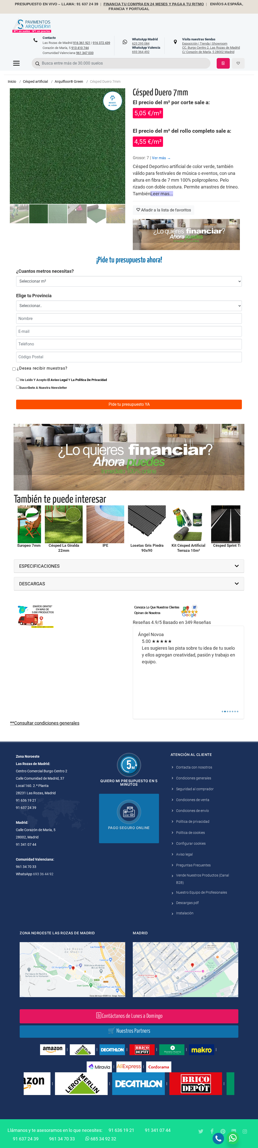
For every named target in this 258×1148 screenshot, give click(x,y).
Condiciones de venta (192, 800)
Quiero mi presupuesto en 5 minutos (128, 782)
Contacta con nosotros (194, 767)
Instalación (185, 913)
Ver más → (161, 158)
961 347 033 (84, 53)
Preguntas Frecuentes (193, 865)
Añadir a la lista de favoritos (165, 210)
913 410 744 (80, 48)
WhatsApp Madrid (145, 41)
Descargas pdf (187, 903)
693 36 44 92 (43, 874)
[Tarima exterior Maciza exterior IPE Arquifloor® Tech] (88, 524)
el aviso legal (57, 380)
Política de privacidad (192, 821)
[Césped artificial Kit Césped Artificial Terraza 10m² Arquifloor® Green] (171, 524)
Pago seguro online (129, 828)
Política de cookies (190, 833)
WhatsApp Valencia (146, 50)
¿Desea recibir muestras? (42, 368)
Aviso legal (184, 854)
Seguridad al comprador (195, 789)
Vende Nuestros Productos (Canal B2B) (202, 879)
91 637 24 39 (26, 1138)
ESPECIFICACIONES (39, 566)
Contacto (49, 38)
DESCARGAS (32, 583)
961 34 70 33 (62, 1138)
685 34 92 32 (102, 1138)
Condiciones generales (193, 778)
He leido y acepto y (63, 380)
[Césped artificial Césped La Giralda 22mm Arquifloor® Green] (46, 524)
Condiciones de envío (192, 811)
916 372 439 (101, 43)
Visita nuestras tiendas (211, 45)
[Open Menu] (16, 63)
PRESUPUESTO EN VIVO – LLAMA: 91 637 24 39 (56, 4)
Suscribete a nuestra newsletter (43, 388)
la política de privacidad (89, 380)
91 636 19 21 (121, 1130)
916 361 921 (81, 43)
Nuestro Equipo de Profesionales (201, 892)
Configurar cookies (191, 843)
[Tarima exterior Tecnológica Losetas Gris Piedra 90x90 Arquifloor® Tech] (129, 524)
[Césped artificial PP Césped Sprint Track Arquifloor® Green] (213, 524)
